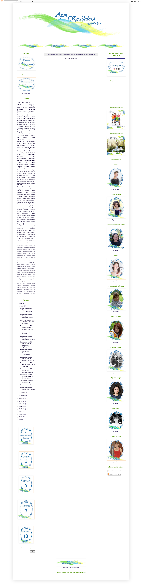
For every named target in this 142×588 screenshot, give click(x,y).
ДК (27, 115)
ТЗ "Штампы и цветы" (28, 179)
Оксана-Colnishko (29, 151)
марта (23, 395)
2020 (21, 303)
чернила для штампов (22, 295)
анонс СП (19, 274)
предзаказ (27, 247)
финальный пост (21, 255)
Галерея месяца (23, 166)
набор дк (29, 219)
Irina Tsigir (32, 225)
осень (21, 171)
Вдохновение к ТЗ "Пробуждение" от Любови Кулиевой (26, 315)
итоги (19, 104)
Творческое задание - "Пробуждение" (27, 381)
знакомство (27, 278)
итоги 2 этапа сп (21, 279)
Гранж (33, 190)
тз (33, 251)
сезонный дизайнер (28, 251)
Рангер (28, 266)
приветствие (25, 287)
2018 (21, 401)
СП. (34, 268)
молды (29, 281)
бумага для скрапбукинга (26, 232)
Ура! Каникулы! (26, 189)
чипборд (19, 225)
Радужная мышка (23, 128)
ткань (29, 253)
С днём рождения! (28, 168)
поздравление (21, 149)
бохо (34, 230)
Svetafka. (30, 259)
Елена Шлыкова (30, 147)
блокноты (25, 274)
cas (34, 204)
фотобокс (33, 293)
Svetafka (32, 128)
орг (24, 283)
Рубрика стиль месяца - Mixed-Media (26, 242)
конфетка (28, 135)
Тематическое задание (26, 111)
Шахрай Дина (21, 198)
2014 (21, 411)
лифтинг (25, 281)
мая (22, 306)
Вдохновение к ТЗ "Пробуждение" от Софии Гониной (26, 376)
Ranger (25, 259)
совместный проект (27, 113)
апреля (23, 392)
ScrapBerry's (32, 240)
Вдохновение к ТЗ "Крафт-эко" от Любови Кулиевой (26, 370)
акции (21, 181)
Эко (18, 181)
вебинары (32, 276)
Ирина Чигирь (27, 143)
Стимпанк (25, 213)
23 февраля (21, 204)
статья (28, 141)
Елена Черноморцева (24, 130)
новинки (19, 124)
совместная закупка (24, 139)
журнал (19, 200)
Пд (34, 139)
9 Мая (26, 240)
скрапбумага (20, 291)
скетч (25, 124)
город (18, 278)
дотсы (22, 278)
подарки (27, 221)
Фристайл (20, 228)
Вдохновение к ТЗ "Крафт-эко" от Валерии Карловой (27, 358)
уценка (33, 253)
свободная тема (22, 202)
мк (34, 113)
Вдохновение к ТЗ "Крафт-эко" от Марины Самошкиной (26, 352)
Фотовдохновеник (21, 243)
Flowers (21, 259)
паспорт (19, 285)
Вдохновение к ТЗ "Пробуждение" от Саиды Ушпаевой (26, 327)
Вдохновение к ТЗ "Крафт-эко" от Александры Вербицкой (26, 344)
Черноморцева (21, 219)
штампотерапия (30, 185)
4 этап (25, 225)
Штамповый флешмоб (24, 230)
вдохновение (23, 102)
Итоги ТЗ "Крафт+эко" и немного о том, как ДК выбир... (27, 321)
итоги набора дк (29, 173)
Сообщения (113, 471)
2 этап (29, 257)
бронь (29, 274)
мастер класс (21, 141)
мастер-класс (22, 107)
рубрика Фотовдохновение (26, 160)
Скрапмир (25, 270)
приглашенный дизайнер (26, 158)
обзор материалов (26, 154)
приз (31, 287)
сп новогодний (30, 236)
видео (28, 170)
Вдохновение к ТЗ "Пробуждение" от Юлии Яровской (26, 310)
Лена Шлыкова (22, 187)
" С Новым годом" (29, 238)
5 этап (22, 240)
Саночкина (19, 270)
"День (22, 257)
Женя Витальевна (29, 260)
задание (32, 105)
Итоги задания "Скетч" (27, 385)
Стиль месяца (21, 170)
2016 (21, 406)
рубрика (27, 183)
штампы (32, 109)
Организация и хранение (23, 262)
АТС (34, 259)
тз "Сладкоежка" (28, 291)
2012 (21, 417)
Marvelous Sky (30, 126)
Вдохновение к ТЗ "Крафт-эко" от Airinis (27, 388)
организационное (31, 283)
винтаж (33, 189)
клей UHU (29, 279)
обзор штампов (22, 120)
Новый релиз (29, 137)
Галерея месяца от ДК (24, 206)
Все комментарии (115, 474)
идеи (33, 156)
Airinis (19, 113)
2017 (21, 404)
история (33, 278)
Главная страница (71, 58)
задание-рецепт (21, 234)
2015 (21, 409)
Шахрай (33, 272)
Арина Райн (22, 162)
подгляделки (26, 285)
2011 (20, 419)
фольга (29, 255)
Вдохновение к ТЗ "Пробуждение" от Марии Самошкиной (27, 337)
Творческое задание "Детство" (26, 332)
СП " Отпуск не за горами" (26, 152)
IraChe (29, 204)
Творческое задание (26, 272)
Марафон (19, 192)
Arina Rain (27, 171)
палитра (32, 164)
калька (23, 247)
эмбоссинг (20, 238)
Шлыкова (32, 228)
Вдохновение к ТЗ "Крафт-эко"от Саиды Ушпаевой (27, 364)
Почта (33, 208)
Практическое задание (26, 227)
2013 (21, 414)
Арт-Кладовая (21, 115)
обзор (22, 236)
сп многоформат (29, 118)
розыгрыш (20, 156)
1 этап (25, 257)
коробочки (20, 190)
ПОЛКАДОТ (32, 262)
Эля (29, 124)
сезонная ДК (31, 289)
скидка (33, 223)
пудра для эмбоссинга (28, 200)
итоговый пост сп (22, 175)
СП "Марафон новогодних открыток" (26, 132)
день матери (31, 198)
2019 (21, 398)
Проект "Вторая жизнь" (23, 264)
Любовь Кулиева (30, 122)
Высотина (19, 260)
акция (25, 181)
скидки (27, 190)
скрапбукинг (31, 202)
